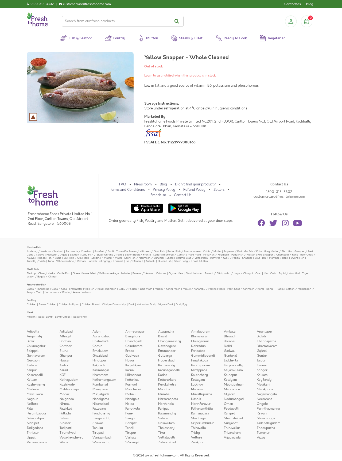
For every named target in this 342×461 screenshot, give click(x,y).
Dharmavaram (267, 346)
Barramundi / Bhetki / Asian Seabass (68, 292)
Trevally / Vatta (36, 261)
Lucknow (197, 384)
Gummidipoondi (203, 355)
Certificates (292, 4)
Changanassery (169, 341)
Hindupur (99, 360)
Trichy (195, 432)
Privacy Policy (164, 189)
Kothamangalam (104, 380)
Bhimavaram (200, 336)
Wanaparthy (101, 442)
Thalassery (166, 428)
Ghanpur (66, 355)
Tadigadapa (35, 428)
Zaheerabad (167, 442)
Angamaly (34, 336)
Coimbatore (134, 346)
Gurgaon (33, 360)
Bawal (162, 336)
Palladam (99, 408)
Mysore (229, 394)
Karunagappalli (169, 370)
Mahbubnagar (70, 389)
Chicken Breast (91, 304)
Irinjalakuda (199, 360)
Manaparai (100, 389)
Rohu (269, 289)
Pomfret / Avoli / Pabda (225, 258)
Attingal (65, 336)
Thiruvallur (232, 428)
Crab (258, 273)
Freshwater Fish (36, 285)
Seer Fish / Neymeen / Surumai (144, 258)
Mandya (164, 389)
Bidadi (261, 336)
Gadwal (229, 351)
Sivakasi (98, 423)
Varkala (130, 437)
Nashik (196, 399)
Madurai (33, 389)
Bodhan (65, 341)
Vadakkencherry (71, 437)
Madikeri (263, 384)
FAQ (122, 184)
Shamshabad (233, 418)
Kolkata (262, 375)
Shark (169, 258)
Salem (64, 418)
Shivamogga (266, 418)
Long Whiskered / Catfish (169, 255)
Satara (163, 418)
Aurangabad (101, 336)
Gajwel (262, 351)
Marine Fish (34, 247)
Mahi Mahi (194, 255)
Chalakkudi (100, 341)
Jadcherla (231, 360)
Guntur (262, 355)
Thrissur (33, 432)
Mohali (130, 394)
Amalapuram (200, 331)
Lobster (125, 273)
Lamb (49, 317)
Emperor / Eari (233, 251)
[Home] (37, 14)
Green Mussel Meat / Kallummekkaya (96, 273)
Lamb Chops (63, 317)
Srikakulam (166, 423)
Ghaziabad (100, 355)
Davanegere (167, 346)
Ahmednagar (135, 331)
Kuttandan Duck (146, 304)
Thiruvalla (198, 428)
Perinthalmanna (268, 408)
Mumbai (164, 394)
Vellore (196, 437)
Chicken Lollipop (69, 304)
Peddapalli (231, 408)
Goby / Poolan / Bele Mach (135, 289)
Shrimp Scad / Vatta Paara (192, 258)
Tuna (51, 261)
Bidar (30, 341)
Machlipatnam (234, 384)
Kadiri (64, 365)
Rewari (262, 413)
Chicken (31, 304)
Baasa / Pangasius (38, 289)
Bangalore (133, 336)
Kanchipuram (200, 365)
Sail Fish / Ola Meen (76, 258)
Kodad (162, 375)
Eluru (64, 351)
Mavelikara (35, 394)
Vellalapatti (166, 437)
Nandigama (100, 399)
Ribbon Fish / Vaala (49, 258)
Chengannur (200, 341)
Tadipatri (66, 428)
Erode (129, 351)
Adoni (96, 331)
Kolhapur (230, 375)
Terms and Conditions (127, 189)
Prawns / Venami (143, 273)
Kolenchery (199, 375)
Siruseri (65, 423)
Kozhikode (67, 384)
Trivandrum (232, 432)
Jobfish (92, 261)
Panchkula (132, 408)
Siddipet (33, 423)
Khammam (100, 375)
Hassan (65, 360)
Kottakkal (132, 380)
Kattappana (199, 370)
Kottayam (198, 380)
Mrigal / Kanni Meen (167, 289)
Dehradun (198, 346)
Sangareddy (101, 418)
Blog (309, 4)
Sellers (218, 189)
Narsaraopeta (168, 399)
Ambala (229, 331)
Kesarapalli (35, 375)
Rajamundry (167, 413)
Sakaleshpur (36, 418)
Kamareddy (166, 365)
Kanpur (32, 370)
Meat (30, 312)
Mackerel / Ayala (56, 255)
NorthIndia (166, 404)
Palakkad (66, 408)
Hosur (129, 360)
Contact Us (182, 195)
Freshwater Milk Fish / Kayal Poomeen (92, 289)
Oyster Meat (176, 273)
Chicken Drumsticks (114, 304)
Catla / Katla (59, 289)
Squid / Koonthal (289, 273)
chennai (229, 341)
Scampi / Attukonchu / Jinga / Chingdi (228, 273)
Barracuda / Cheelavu (79, 251)
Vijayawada (232, 437)
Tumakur (263, 432)
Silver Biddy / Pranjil (138, 255)
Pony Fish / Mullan (243, 255)
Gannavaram (36, 355)
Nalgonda (67, 399)
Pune (129, 413)
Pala (30, 408)
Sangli (130, 418)
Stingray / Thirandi (111, 261)
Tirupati (98, 432)
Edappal (32, 351)
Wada (64, 442)
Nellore (32, 404)
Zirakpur (197, 442)
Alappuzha (166, 331)
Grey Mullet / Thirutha (278, 251)
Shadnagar (199, 418)
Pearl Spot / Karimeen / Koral (245, 289)
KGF (62, 375)
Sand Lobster (194, 273)
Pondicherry (101, 413)
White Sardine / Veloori (71, 261)
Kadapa (32, 365)
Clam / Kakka (46, 273)
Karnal (130, 370)
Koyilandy (264, 380)
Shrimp (31, 273)
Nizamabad (100, 404)
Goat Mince (80, 317)
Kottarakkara (167, 380)
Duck (131, 304)
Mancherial (133, 389)
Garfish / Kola (253, 251)
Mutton (31, 317)
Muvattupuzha (201, 394)
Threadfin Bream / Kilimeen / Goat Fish (140, 251)
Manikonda (265, 389)
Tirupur (130, 432)
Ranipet (229, 413)
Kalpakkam (133, 365)
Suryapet (231, 423)
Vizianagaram (37, 442)
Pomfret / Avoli (104, 251)
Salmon (74, 255)
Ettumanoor (167, 351)
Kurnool (131, 384)
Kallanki (150, 261)
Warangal (132, 442)
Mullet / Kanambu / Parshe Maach (204, 289)
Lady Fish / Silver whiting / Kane (101, 255)
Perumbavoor (36, 413)
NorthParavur (201, 404)
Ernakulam (100, 351)
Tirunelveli (68, 432)
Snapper (247, 258)
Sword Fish (297, 258)
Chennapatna (266, 341)
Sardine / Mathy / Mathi (106, 258)
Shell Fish (33, 269)
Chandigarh (133, 341)
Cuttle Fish (63, 273)
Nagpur (32, 399)
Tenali (129, 428)
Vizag (261, 437)
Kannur (262, 365)
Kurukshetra (167, 384)
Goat (41, 317)
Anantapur (264, 331)
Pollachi (65, 413)
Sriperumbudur (202, 423)
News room (143, 184)
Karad (64, 370)
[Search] (177, 21)
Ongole (262, 404)
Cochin (97, 346)
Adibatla (33, 331)
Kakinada (98, 365)
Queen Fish (165, 261)
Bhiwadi (229, 336)
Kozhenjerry (36, 384)
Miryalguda (100, 394)
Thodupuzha (266, 428)
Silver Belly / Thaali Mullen (191, 261)
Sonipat (131, 423)
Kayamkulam (233, 370)
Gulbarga (165, 355)
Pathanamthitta (202, 408)
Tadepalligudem (269, 423)
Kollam (32, 380)
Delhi (228, 346)
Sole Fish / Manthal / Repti (271, 258)
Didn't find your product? (195, 184)
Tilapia (279, 289)
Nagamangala (267, 394)
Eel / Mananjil (134, 261)
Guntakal (230, 355)
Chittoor (66, 346)
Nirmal (65, 404)
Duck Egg (181, 304)
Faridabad (198, 351)
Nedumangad (234, 399)
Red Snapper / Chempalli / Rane (278, 255)
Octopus (161, 273)
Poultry (31, 300)
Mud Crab (270, 273)
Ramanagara (200, 413)
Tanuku (97, 428)
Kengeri (262, 370)
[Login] (291, 21)
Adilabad (66, 331)
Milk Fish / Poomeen (216, 255)
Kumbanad (100, 384)
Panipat (163, 408)
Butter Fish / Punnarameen (184, 251)
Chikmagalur (36, 346)
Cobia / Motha (212, 251)
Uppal (31, 437)
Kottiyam (230, 380)
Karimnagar (100, 370)
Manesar (197, 389)
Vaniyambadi (101, 437)
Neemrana (264, 399)
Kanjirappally (233, 365)
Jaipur (261, 360)
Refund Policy (194, 189)
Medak (64, 394)
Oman (228, 404)
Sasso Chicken (47, 304)
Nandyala (132, 399)
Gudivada (132, 355)
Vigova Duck (165, 304)
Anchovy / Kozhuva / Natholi (45, 251)
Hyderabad (166, 360)
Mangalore (232, 389)
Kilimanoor (133, 375)
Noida (129, 404)
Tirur (161, 432)
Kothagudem (69, 380)
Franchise (158, 195)
